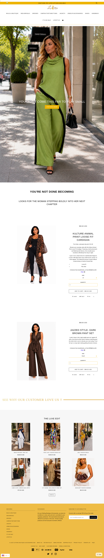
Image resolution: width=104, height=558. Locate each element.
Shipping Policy (67, 542)
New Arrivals (25, 13)
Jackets (62, 13)
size (83, 275)
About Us (39, 542)
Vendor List (87, 542)
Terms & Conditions (64, 546)
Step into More (52, 106)
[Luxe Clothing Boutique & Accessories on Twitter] (48, 554)
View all (52, 494)
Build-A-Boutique (12, 13)
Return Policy (48, 542)
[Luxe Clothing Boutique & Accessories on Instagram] (56, 554)
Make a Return (58, 542)
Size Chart (42, 546)
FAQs (93, 542)
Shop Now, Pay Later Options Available (52, 3)
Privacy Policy (78, 542)
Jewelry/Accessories (75, 13)
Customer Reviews (52, 546)
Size (83, 353)
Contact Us (34, 546)
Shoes (87, 13)
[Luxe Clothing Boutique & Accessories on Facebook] (52, 554)
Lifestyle (56, 20)
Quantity (83, 282)
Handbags (95, 13)
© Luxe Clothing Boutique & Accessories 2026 (22, 542)
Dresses (35, 13)
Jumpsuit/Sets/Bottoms (49, 13)
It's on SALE (47, 20)
